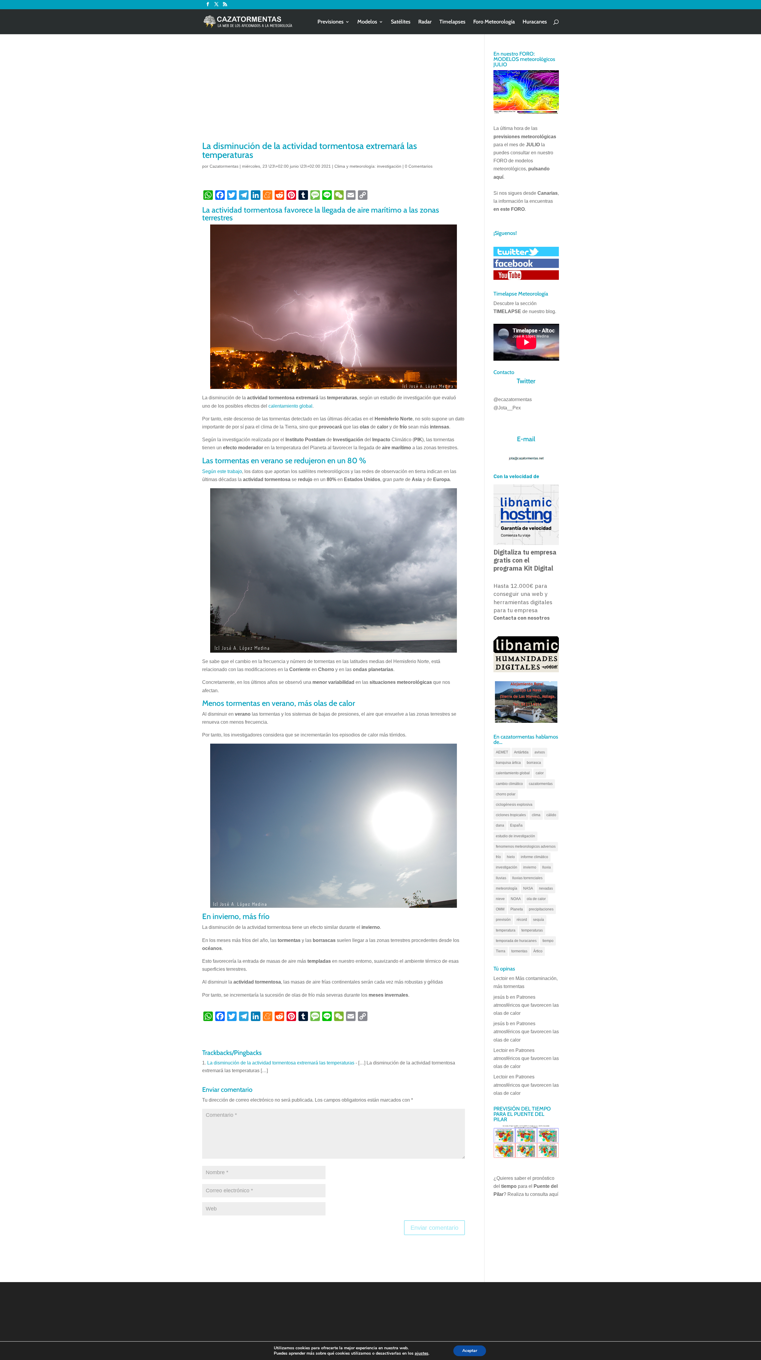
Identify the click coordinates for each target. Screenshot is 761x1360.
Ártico (538, 951)
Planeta (516, 909)
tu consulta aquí (541, 1194)
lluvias (501, 878)
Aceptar (469, 1350)
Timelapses (452, 22)
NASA (528, 888)
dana (500, 825)
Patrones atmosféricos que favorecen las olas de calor (526, 1005)
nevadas (546, 888)
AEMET (502, 752)
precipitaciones (541, 909)
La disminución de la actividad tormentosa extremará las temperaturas (280, 1062)
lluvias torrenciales (527, 878)
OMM (500, 909)
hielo (511, 857)
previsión (503, 920)
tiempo (548, 941)
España (516, 825)
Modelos (367, 22)
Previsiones (330, 22)
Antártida (521, 752)
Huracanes (535, 22)
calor (540, 773)
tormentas (519, 951)
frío (498, 857)
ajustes (421, 1353)
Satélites (401, 22)
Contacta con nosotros (521, 618)
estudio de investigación (515, 836)
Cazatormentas (224, 166)
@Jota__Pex (507, 407)
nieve (500, 899)
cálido (551, 815)
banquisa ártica (508, 763)
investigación (506, 867)
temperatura (505, 930)
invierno (529, 867)
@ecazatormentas (512, 399)
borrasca (534, 763)
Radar (425, 22)
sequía (538, 920)
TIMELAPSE (507, 311)
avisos (539, 752)
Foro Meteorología (494, 22)
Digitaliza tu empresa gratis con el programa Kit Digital (524, 560)
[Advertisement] (333, 95)
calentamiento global (290, 406)
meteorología (506, 888)
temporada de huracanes (516, 941)
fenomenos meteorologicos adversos (526, 846)
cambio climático (509, 784)
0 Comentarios (419, 166)
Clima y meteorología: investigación (367, 166)
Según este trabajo (222, 471)
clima (536, 815)
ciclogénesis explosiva (514, 805)
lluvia (546, 867)
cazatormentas (541, 784)
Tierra (500, 951)
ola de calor (536, 899)
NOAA (516, 899)
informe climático (534, 857)
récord (522, 920)
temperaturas (532, 930)
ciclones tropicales (511, 815)
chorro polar (505, 794)
